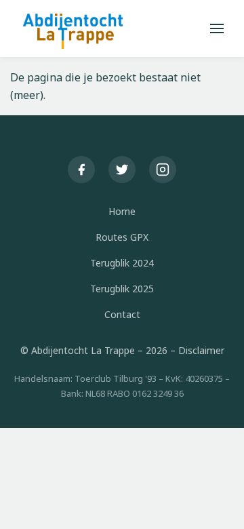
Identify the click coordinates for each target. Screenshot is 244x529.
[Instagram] (162, 169)
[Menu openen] (216, 28)
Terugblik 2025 (122, 288)
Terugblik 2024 (122, 262)
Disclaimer (201, 350)
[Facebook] (81, 169)
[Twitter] (122, 169)
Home (122, 211)
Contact (122, 314)
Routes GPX (122, 237)
